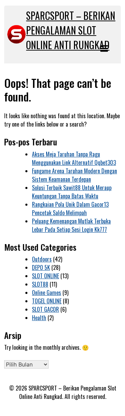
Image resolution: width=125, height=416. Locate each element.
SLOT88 (40, 284)
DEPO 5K (41, 267)
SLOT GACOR (45, 309)
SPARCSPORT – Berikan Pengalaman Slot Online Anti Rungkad (70, 30)
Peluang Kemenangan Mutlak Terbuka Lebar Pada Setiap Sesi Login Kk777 (71, 225)
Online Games (46, 292)
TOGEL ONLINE (46, 301)
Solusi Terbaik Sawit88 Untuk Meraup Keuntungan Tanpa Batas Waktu (71, 191)
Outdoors (42, 259)
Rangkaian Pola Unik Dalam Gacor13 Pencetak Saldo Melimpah (70, 208)
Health (39, 317)
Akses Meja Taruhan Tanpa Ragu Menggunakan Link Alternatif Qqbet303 (74, 158)
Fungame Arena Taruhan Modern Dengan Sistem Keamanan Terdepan (74, 175)
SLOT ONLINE (45, 276)
